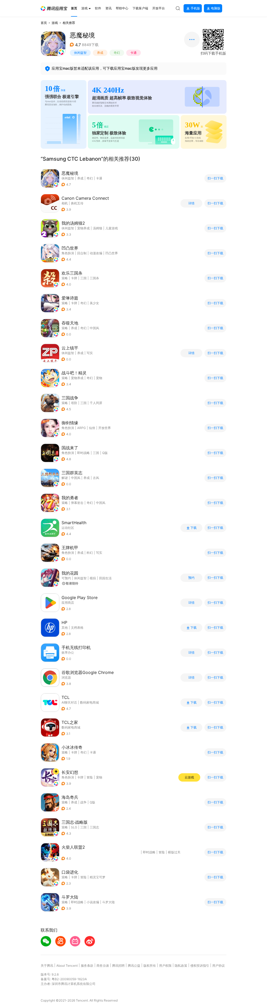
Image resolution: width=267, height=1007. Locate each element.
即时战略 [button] (83, 453)
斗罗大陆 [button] (108, 902)
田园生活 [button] (105, 578)
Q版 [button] (105, 453)
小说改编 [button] (93, 902)
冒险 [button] (90, 777)
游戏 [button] (55, 23)
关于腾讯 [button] (47, 965)
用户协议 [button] (218, 965)
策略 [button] (65, 278)
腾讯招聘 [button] (118, 965)
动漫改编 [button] (96, 253)
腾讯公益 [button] (134, 965)
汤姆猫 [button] (97, 228)
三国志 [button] (94, 827)
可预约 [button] (66, 578)
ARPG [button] (81, 428)
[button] (54, 8)
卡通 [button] (133, 53)
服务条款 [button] (87, 965)
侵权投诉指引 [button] (199, 965)
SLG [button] (74, 827)
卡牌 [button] (74, 278)
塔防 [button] (74, 403)
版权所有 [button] (149, 965)
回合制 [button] (82, 253)
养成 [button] (100, 53)
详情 (191, 203)
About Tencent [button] (67, 965)
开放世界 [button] (104, 428)
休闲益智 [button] (80, 53)
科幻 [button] (90, 553)
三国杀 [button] (94, 278)
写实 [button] (90, 353)
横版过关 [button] (174, 852)
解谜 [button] (65, 478)
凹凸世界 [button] (111, 253)
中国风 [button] (94, 328)
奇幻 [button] (117, 53)
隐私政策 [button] (181, 965)
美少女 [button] (94, 303)
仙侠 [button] (92, 428)
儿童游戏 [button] (111, 228)
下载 (193, 528)
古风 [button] (96, 478)
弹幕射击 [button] (77, 503)
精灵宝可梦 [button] (97, 877)
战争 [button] (83, 802)
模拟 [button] (93, 578)
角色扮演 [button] (68, 253)
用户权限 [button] (165, 965)
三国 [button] (83, 278)
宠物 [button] (99, 378)
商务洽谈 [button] (102, 965)
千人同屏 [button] (96, 403)
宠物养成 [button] (83, 228)
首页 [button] (44, 23)
